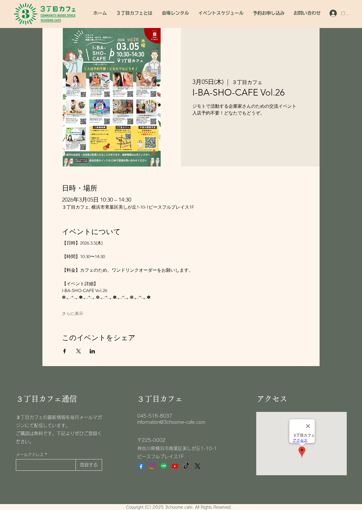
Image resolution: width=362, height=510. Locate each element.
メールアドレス (30, 455)
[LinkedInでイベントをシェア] (92, 351)
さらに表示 (72, 313)
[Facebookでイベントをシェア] (64, 351)
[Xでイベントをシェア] (78, 351)
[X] (197, 466)
